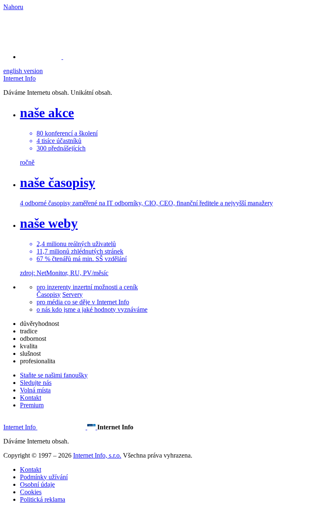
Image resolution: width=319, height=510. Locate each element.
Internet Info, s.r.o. (97, 455)
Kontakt (30, 397)
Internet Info (19, 78)
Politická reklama (42, 499)
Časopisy (49, 294)
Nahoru (13, 6)
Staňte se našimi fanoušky (54, 375)
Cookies (31, 491)
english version (23, 70)
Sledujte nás (36, 382)
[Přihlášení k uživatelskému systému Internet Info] (45, 56)
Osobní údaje (37, 484)
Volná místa (35, 390)
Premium (32, 405)
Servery (72, 294)
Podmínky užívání (44, 476)
